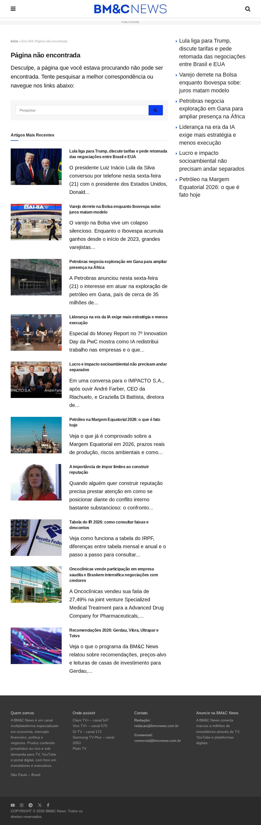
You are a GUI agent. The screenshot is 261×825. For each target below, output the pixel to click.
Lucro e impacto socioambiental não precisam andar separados (211, 161)
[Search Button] (247, 9)
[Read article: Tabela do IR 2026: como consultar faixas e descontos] (36, 537)
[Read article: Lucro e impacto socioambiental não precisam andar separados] (36, 379)
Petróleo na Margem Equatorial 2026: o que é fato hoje (209, 187)
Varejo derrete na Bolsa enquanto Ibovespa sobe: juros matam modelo (210, 82)
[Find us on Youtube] (13, 805)
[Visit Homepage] (130, 9)
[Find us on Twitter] (40, 805)
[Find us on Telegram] (31, 805)
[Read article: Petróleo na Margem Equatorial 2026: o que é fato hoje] (36, 435)
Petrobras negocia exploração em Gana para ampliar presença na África (212, 109)
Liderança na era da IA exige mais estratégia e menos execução (207, 135)
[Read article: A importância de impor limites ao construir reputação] (36, 482)
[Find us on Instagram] (21, 805)
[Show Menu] (13, 9)
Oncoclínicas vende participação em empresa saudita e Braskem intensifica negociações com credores (113, 575)
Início (14, 41)
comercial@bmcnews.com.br (157, 741)
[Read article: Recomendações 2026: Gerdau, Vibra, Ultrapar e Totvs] (36, 646)
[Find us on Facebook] (48, 805)
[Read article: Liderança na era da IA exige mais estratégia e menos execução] (36, 332)
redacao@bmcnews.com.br (156, 726)
